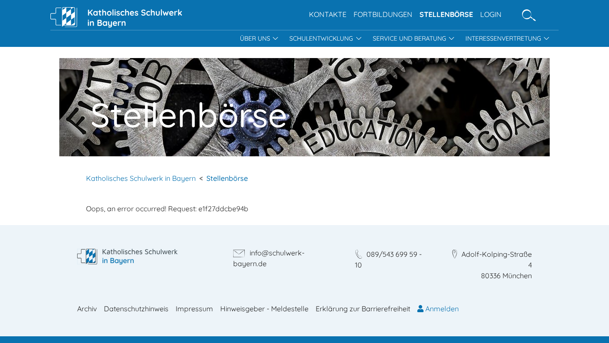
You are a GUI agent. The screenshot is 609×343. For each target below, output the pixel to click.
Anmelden (441, 308)
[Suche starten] (529, 15)
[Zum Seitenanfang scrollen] (589, 323)
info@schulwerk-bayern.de (268, 258)
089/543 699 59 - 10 (388, 259)
